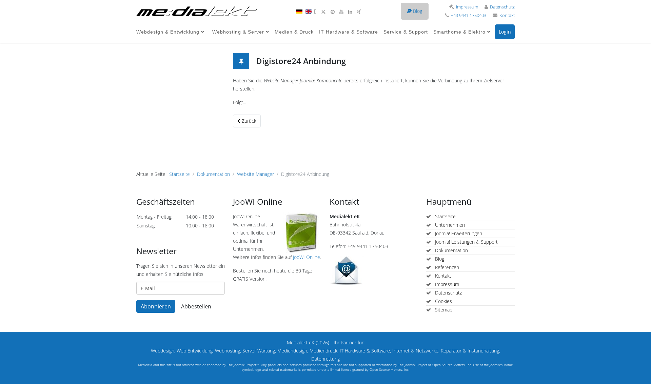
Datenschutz (502, 7)
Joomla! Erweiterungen (458, 233)
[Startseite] (196, 11)
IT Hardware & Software (348, 32)
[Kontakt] (374, 270)
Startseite (179, 174)
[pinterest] (333, 11)
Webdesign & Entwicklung (167, 32)
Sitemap (443, 309)
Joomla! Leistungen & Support (466, 242)
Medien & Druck (294, 32)
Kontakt (507, 15)
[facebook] (315, 11)
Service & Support (405, 32)
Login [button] (505, 31)
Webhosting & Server (238, 32)
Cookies (443, 301)
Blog (417, 11)
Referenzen (446, 267)
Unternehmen (449, 225)
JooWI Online (306, 257)
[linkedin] (350, 11)
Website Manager (255, 174)
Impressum (467, 7)
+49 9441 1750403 (468, 15)
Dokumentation (213, 174)
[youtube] (341, 11)
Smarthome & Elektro (459, 32)
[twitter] (323, 11)
